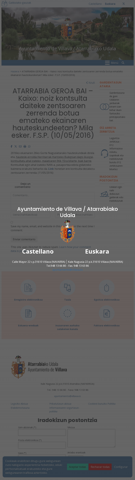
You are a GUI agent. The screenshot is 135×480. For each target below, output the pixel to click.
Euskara (97, 251)
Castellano (38, 251)
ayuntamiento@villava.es (67, 269)
